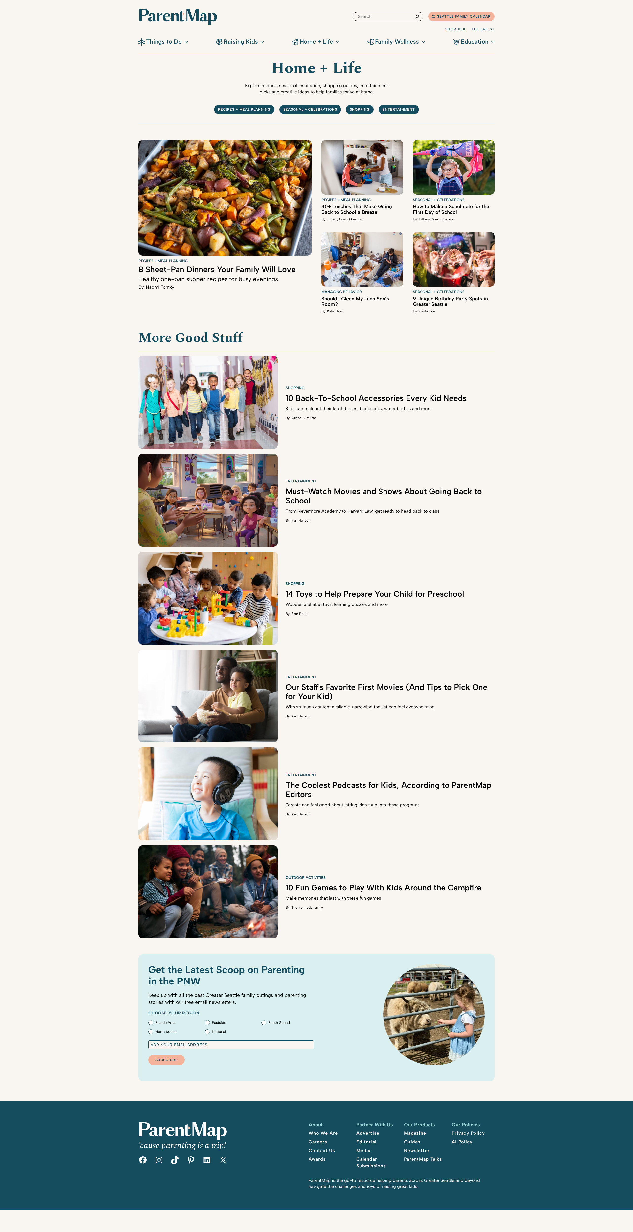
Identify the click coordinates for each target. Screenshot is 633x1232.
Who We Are (323, 1133)
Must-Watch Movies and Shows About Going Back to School (384, 496)
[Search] (417, 16)
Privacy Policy (468, 1133)
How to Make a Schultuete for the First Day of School (451, 209)
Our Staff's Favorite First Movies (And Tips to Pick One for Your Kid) (386, 691)
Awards (317, 1159)
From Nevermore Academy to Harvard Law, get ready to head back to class (362, 511)
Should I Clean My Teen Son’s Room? (355, 301)
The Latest (483, 29)
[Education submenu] (493, 41)
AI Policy (462, 1142)
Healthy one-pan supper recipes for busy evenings (208, 279)
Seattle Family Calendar (464, 16)
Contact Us (322, 1150)
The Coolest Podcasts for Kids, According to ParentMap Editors (388, 789)
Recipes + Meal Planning (244, 109)
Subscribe (456, 29)
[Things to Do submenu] (186, 41)
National (219, 1032)
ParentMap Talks (423, 1159)
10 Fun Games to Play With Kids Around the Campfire (383, 887)
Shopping (295, 388)
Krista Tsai (427, 311)
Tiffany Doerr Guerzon (345, 219)
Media (363, 1150)
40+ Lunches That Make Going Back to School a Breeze (356, 209)
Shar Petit (299, 614)
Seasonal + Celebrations (310, 109)
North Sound (166, 1032)
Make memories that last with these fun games (333, 898)
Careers (318, 1142)
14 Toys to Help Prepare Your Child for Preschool (375, 594)
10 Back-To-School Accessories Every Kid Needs (376, 398)
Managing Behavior (341, 292)
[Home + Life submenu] (337, 41)
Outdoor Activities (306, 877)
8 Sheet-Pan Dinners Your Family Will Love (217, 269)
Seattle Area (165, 1022)
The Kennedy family (307, 907)
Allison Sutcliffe (303, 418)
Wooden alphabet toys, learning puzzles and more (337, 604)
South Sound (279, 1022)
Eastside (219, 1022)
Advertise (367, 1133)
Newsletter (417, 1150)
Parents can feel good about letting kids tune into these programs (353, 804)
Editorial (366, 1142)
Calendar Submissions (371, 1163)
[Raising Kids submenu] (262, 41)
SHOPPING (360, 109)
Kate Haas (335, 311)
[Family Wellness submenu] (423, 41)
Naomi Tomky (160, 287)
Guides (412, 1142)
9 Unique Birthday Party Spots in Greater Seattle (450, 301)
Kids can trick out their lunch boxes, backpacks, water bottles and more (359, 408)
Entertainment (399, 109)
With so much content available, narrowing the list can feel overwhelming (360, 707)
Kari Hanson (300, 520)
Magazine (415, 1133)
